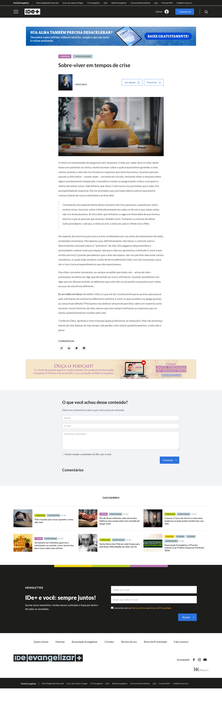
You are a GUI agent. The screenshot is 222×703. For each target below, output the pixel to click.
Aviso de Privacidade (160, 608)
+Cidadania (180, 536)
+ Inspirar (64, 56)
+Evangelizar (40, 515)
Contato (109, 641)
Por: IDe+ (64, 515)
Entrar (159, 11)
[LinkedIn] (69, 348)
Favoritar (152, 82)
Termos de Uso (139, 608)
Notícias (60, 641)
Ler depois (130, 82)
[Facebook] (84, 348)
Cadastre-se (185, 11)
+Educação (191, 536)
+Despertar (169, 536)
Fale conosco (181, 641)
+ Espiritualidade (83, 56)
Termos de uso (129, 641)
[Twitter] (77, 348)
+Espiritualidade (53, 515)
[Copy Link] (62, 348)
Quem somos (41, 641)
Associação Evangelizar (85, 641)
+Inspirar (103, 514)
